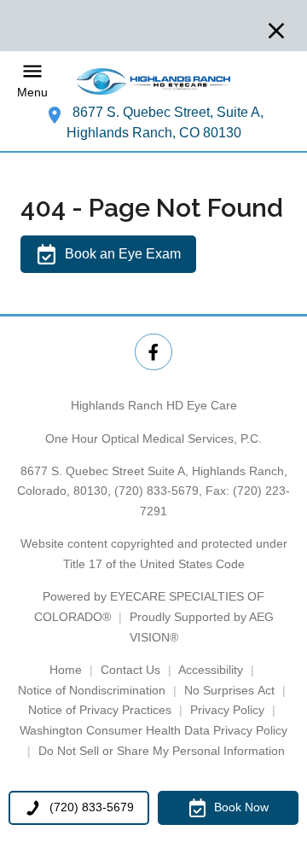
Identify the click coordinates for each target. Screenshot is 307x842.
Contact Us (130, 670)
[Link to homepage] (153, 81)
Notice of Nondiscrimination (91, 690)
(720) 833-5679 (156, 490)
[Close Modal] (276, 32)
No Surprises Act (229, 690)
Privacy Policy (227, 710)
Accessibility (210, 670)
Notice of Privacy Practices (99, 710)
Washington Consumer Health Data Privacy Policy (153, 730)
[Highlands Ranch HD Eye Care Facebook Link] (153, 352)
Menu (32, 93)
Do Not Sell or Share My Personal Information (161, 751)
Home (65, 670)
